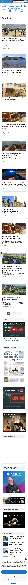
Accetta (14, 572)
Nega (14, 576)
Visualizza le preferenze (14, 579)
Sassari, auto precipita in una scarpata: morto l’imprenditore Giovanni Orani (16, 544)
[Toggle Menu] (3, 1)
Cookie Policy (13, 583)
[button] (26, 558)
